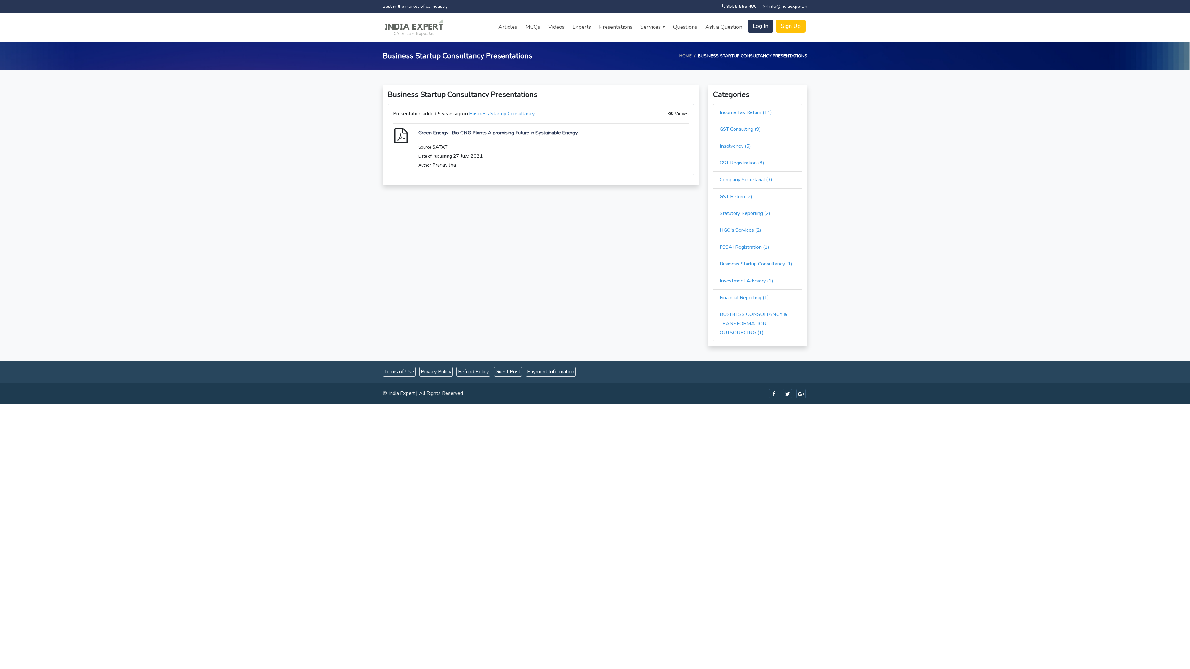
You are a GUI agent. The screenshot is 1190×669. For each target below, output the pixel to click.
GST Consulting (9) (740, 129)
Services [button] (650, 27)
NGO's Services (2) (740, 230)
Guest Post (508, 371)
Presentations (615, 27)
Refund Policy (473, 371)
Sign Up (791, 26)
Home (685, 56)
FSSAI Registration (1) (744, 247)
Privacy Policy (436, 371)
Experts (581, 27)
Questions (685, 27)
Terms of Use (399, 371)
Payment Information (550, 371)
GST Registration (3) (742, 163)
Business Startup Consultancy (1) (756, 263)
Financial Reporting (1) (744, 297)
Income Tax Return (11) (746, 112)
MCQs (532, 27)
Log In (760, 26)
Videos (556, 27)
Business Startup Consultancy (502, 113)
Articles (507, 27)
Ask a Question (723, 27)
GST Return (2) (736, 196)
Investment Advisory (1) (746, 281)
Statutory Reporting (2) (745, 213)
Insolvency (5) (735, 146)
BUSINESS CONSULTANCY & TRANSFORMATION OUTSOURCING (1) (753, 323)
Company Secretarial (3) (746, 179)
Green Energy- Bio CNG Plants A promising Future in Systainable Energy (498, 132)
